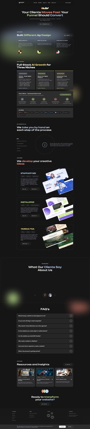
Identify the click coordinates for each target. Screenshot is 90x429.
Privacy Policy (31, 415)
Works (49, 2)
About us (44, 2)
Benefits (40, 2)
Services (35, 2)
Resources (54, 2)
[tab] (18, 139)
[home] (21, 2)
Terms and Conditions (33, 413)
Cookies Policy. (35, 427)
